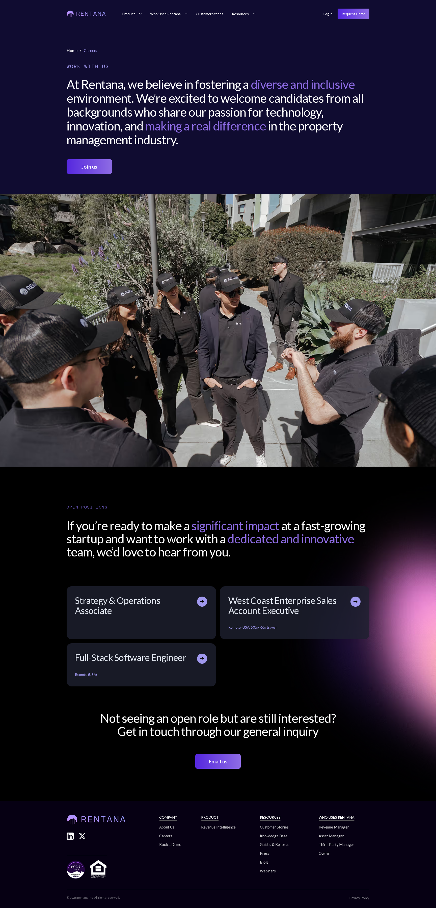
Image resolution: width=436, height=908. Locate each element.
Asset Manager (331, 836)
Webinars (268, 871)
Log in (328, 14)
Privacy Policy (359, 898)
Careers (165, 836)
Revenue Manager (334, 827)
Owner (324, 853)
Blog (264, 862)
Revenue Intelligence (218, 827)
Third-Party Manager (336, 844)
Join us (89, 167)
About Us (166, 827)
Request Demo (353, 14)
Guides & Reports (274, 844)
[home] (86, 14)
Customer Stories (209, 14)
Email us (218, 761)
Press (264, 853)
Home (72, 50)
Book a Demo (170, 844)
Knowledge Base (273, 836)
